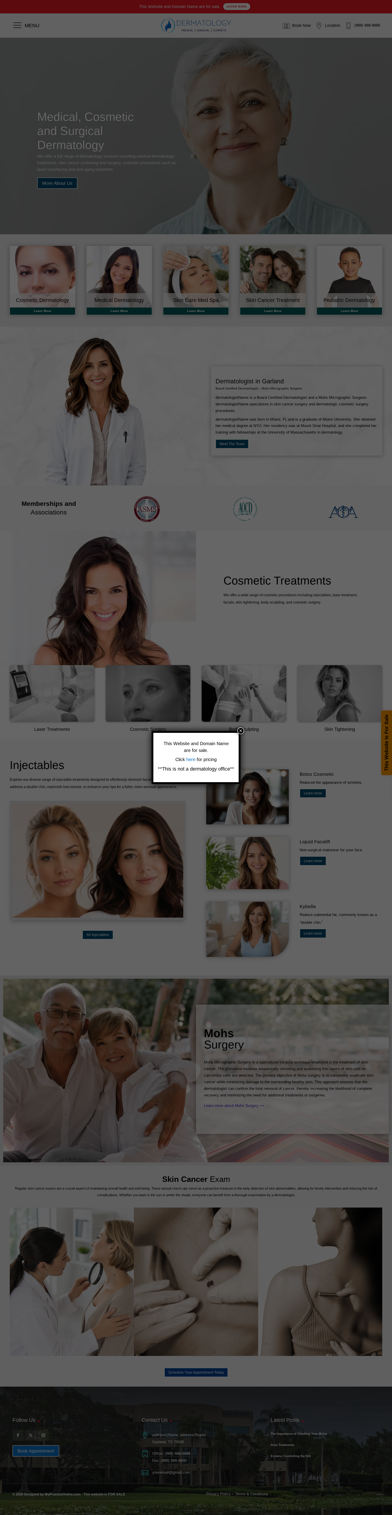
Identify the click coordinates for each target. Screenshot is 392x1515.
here (191, 759)
